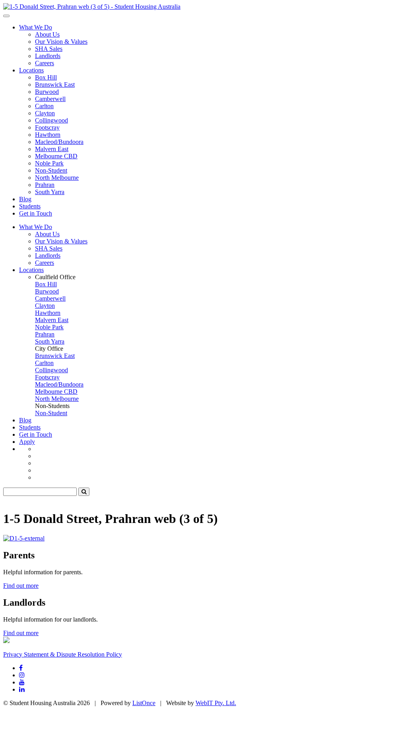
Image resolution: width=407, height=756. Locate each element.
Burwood (47, 91)
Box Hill (46, 77)
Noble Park (49, 163)
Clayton (45, 113)
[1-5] (91, 6)
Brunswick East (55, 84)
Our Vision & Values (61, 41)
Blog (25, 199)
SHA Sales (48, 48)
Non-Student (51, 170)
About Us (47, 34)
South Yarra (49, 192)
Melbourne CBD (56, 156)
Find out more (21, 585)
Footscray (47, 127)
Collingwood (51, 120)
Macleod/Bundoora (59, 141)
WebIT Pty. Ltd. (216, 703)
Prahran (44, 184)
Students (30, 206)
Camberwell (50, 98)
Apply (27, 441)
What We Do (35, 27)
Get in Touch (35, 213)
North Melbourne (57, 177)
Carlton (44, 106)
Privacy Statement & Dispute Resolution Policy (62, 654)
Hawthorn (47, 134)
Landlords (47, 55)
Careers (44, 63)
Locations (31, 70)
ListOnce (143, 703)
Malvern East (51, 149)
